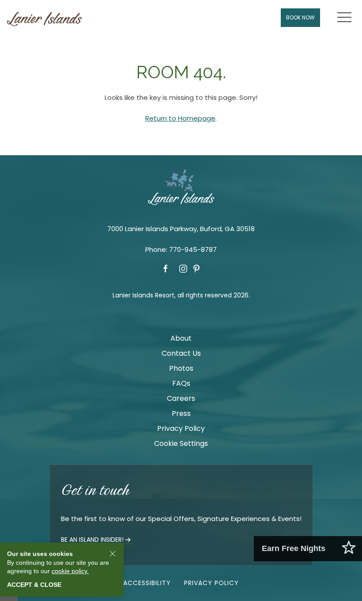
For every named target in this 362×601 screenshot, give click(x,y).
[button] (344, 17)
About (181, 338)
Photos (181, 368)
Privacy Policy (181, 428)
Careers (181, 398)
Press (181, 413)
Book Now (300, 17)
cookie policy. (70, 570)
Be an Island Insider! (92, 539)
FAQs (181, 383)
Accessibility (147, 582)
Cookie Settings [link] (181, 443)
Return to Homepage (180, 118)
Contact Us (181, 353)
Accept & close (34, 584)
